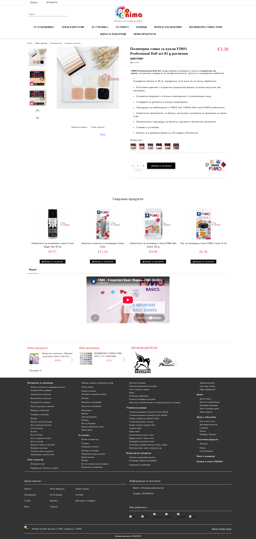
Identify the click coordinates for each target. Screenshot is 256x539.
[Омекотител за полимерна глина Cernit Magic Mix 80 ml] (53, 224)
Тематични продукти (207, 439)
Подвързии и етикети (90, 447)
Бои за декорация (88, 423)
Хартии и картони (88, 391)
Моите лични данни (222, 529)
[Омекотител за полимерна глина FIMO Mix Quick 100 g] (153, 224)
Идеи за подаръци (113, 34)
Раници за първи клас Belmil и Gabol (144, 418)
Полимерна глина (56, 43)
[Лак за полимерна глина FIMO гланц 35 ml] (203, 224)
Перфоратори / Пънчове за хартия (44, 468)
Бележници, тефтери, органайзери (143, 461)
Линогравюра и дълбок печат (42, 454)
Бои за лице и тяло (207, 421)
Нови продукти (145, 34)
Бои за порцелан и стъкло (41, 438)
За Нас (27, 501)
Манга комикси (206, 412)
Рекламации (30, 495)
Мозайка (84, 420)
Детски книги (205, 399)
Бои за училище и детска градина (94, 464)
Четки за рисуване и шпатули (42, 406)
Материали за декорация (91, 402)
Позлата (34, 432)
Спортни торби (135, 428)
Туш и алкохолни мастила (41, 425)
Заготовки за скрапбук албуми (93, 394)
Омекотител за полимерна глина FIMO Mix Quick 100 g (153, 245)
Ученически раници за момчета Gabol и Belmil (148, 415)
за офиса (122, 27)
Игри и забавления (206, 417)
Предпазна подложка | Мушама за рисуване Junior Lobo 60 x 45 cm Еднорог (57, 355)
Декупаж (84, 398)
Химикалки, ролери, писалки (93, 454)
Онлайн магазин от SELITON (128, 536)
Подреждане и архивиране (140, 465)
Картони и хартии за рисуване (43, 445)
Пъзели (203, 431)
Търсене (54, 507)
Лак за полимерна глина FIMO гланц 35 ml (203, 243)
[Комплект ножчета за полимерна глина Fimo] (103, 224)
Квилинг (84, 414)
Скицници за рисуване (40, 414)
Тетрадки (85, 443)
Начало (29, 43)
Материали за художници (40, 383)
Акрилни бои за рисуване (41, 394)
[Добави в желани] (136, 157)
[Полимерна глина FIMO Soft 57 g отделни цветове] (86, 358)
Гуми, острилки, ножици (139, 389)
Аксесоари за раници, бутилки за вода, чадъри (148, 445)
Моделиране (86, 410)
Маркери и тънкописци (40, 410)
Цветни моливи (87, 457)
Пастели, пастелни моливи (41, 422)
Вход (26, 507)
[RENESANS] (142, 363)
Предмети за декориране (91, 406)
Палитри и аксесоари (39, 448)
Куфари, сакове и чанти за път (141, 438)
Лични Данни (82, 489)
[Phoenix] (165, 363)
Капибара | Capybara (208, 434)
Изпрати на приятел (79, 127)
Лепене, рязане (87, 387)
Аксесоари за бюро (207, 386)
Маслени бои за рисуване (41, 398)
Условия (79, 495)
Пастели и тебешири (137, 383)
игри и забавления (168, 27)
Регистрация (56, 495)
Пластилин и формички (138, 396)
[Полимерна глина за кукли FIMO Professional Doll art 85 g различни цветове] (88, 108)
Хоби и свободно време (209, 409)
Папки (131, 393)
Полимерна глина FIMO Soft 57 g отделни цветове (108, 355)
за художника (43, 27)
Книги (200, 394)
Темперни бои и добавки (41, 402)
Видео (33, 269)
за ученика (100, 27)
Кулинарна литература (209, 405)
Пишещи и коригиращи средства (142, 457)
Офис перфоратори (207, 389)
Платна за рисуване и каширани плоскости (48, 387)
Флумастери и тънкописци (91, 467)
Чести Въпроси (57, 489)
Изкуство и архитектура (209, 402)
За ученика (84, 435)
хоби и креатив (73, 27)
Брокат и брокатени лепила (92, 427)
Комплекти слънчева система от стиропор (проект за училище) (154, 402)
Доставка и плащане (85, 501)
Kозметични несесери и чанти (141, 435)
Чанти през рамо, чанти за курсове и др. (145, 448)
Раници (141, 27)
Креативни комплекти (208, 425)
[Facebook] (227, 2)
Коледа (202, 448)
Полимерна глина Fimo (206, 27)
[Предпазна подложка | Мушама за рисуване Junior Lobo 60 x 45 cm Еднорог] (34, 358)
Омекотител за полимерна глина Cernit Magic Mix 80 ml (53, 245)
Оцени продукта (97, 127)
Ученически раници (136, 408)
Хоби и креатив (41, 43)
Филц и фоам (86, 430)
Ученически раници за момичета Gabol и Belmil (148, 412)
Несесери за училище (90, 451)
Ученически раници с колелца (141, 422)
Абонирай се (35, 370)
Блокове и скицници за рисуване (142, 399)
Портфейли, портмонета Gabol (141, 441)
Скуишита (204, 428)
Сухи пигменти (37, 428)
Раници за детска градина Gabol (142, 425)
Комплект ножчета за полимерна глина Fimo (103, 245)
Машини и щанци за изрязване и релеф (97, 383)
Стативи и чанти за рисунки (42, 451)
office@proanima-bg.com (152, 488)
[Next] (71, 360)
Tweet (102, 135)
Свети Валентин (206, 451)
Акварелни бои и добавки (41, 390)
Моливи (34, 418)
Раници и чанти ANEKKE (210, 461)
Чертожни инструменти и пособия (143, 386)
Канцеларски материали (138, 453)
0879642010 (51, 2)
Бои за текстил (36, 435)
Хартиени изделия (207, 383)
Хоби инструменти (89, 417)
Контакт (54, 501)
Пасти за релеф (37, 441)
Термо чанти (134, 432)
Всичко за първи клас (90, 439)
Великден (203, 444)
